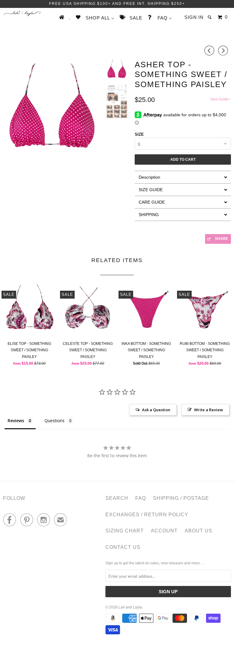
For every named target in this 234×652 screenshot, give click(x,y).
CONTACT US (122, 547)
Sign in (194, 17)
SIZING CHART (124, 530)
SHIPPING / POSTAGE (181, 498)
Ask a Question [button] (156, 409)
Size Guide (219, 99)
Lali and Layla (130, 607)
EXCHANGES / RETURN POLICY (146, 514)
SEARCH (116, 498)
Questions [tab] (54, 420)
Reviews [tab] (16, 420)
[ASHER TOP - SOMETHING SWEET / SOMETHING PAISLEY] (52, 107)
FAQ (140, 498)
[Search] (210, 17)
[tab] (183, 177)
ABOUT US (198, 530)
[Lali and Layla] (22, 13)
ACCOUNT (164, 530)
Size (139, 134)
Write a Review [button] (208, 409)
